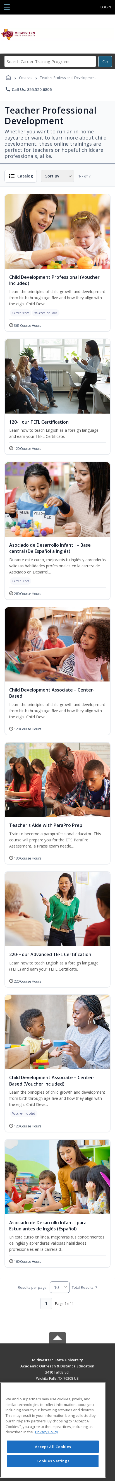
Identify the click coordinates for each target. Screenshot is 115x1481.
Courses (25, 77)
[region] (53, 1430)
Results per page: (32, 1287)
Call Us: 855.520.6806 (28, 89)
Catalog (25, 176)
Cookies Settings (53, 1460)
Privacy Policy (46, 1431)
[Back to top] (57, 1364)
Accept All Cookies (53, 1446)
